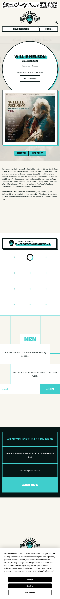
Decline (30, 586)
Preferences (30, 592)
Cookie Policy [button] (40, 568)
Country (35, 66)
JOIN (50, 389)
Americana (26, 66)
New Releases (21, 29)
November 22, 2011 (35, 72)
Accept (30, 579)
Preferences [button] (48, 571)
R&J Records (32, 78)
